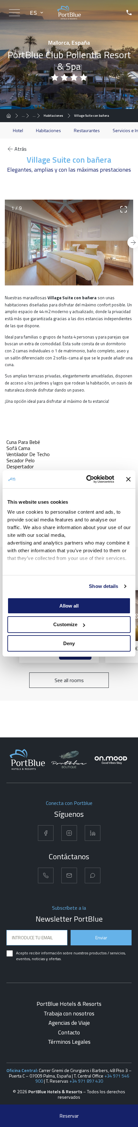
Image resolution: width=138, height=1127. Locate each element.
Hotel (18, 130)
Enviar (101, 937)
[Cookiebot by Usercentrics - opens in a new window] (86, 479)
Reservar (69, 1116)
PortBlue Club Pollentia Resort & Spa (38, 115)
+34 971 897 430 (86, 1080)
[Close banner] (128, 479)
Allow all (69, 605)
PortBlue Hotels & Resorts (69, 1003)
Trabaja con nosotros (69, 1013)
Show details (103, 586)
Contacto (69, 1032)
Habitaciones (53, 115)
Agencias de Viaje (69, 1022)
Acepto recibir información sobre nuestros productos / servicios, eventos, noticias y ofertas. (71, 956)
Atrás (20, 149)
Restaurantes (87, 130)
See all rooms (69, 680)
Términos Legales (69, 1041)
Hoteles (27, 115)
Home (10, 115)
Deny (69, 643)
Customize (65, 624)
